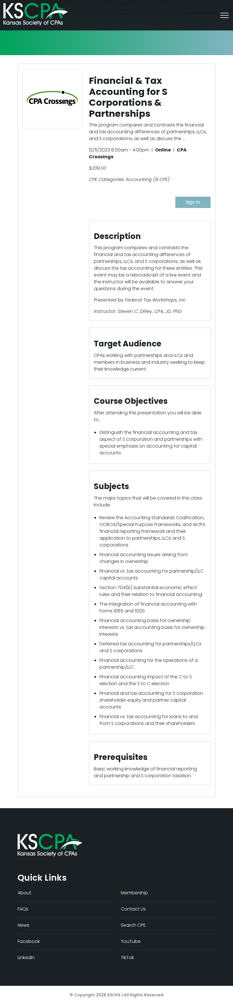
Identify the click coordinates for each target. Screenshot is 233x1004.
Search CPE (133, 925)
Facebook (29, 941)
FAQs (23, 909)
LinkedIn (26, 957)
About (24, 892)
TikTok (127, 957)
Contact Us (133, 909)
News (23, 925)
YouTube (131, 941)
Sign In (193, 202)
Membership (134, 892)
